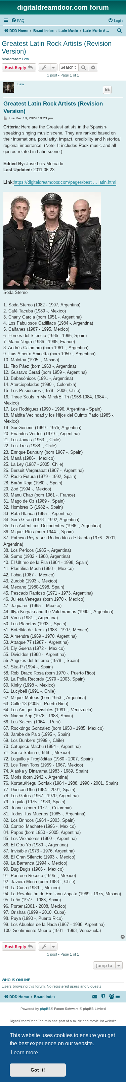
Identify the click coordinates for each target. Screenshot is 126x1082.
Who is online (16, 980)
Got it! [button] (38, 1070)
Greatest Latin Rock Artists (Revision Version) (57, 47)
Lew (25, 59)
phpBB (45, 1009)
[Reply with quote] (107, 90)
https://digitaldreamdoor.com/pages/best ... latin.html (65, 182)
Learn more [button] (24, 1052)
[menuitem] (18, 21)
